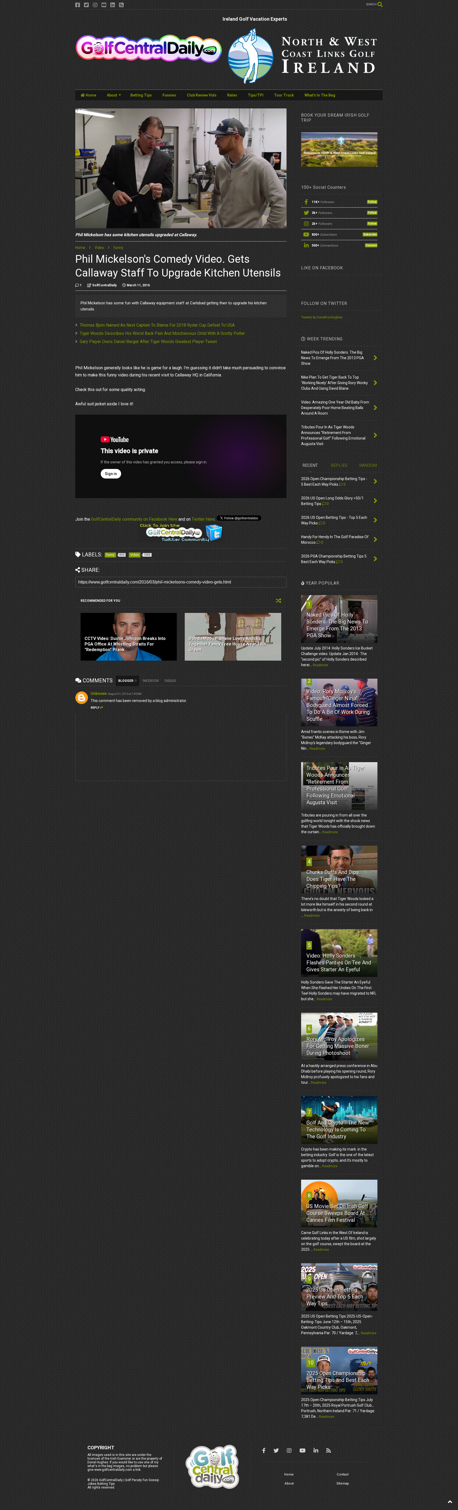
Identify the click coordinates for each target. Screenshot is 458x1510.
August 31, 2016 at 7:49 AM (125, 693)
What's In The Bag (320, 95)
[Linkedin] (112, 5)
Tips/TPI (255, 95)
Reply (95, 707)
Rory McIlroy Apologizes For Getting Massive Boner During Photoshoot (337, 1046)
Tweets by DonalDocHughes (321, 317)
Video (99, 247)
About (112, 95)
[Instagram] (95, 5)
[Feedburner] (121, 5)
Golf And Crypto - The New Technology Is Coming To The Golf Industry (337, 1130)
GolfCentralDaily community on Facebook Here (134, 519)
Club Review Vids (202, 95)
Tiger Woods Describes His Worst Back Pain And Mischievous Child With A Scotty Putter (162, 333)
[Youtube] (104, 5)
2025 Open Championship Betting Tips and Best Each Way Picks (337, 1380)
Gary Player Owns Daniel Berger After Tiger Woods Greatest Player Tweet (148, 341)
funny (118, 247)
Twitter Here (203, 519)
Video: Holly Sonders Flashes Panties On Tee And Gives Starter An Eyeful (338, 962)
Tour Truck (284, 95)
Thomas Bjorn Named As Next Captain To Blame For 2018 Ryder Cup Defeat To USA (157, 325)
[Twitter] (86, 5)
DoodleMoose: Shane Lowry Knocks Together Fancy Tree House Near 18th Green (227, 644)
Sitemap (342, 1483)
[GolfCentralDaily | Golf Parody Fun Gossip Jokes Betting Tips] (148, 61)
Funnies (169, 95)
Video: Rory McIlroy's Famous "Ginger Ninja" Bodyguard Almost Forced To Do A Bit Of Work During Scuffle (338, 705)
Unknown (99, 693)
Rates (232, 95)
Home (90, 95)
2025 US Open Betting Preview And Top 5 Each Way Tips (334, 1297)
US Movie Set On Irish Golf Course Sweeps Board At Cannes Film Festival (337, 1213)
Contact (343, 1474)
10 (311, 1362)
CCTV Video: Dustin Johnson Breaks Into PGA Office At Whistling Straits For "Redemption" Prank (125, 644)
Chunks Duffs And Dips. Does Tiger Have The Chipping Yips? (333, 879)
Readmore (320, 665)
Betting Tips (141, 95)
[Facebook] (77, 5)
